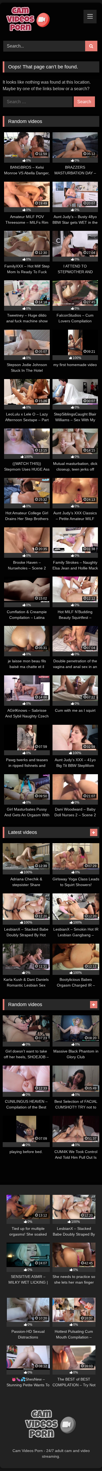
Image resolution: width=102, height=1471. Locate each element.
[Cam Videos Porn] (42, 20)
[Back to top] (85, 1455)
